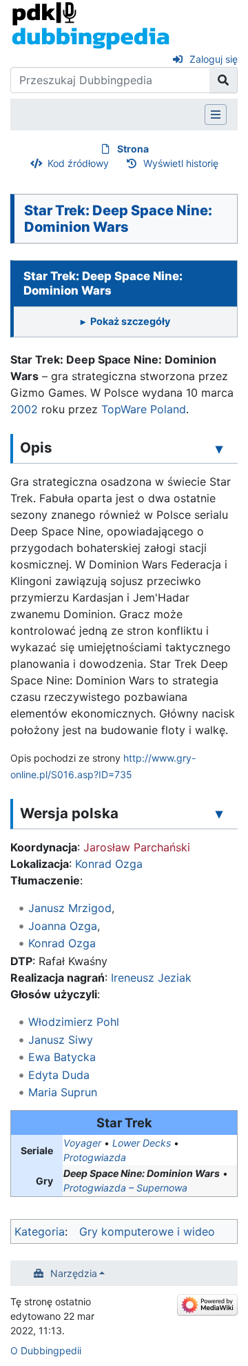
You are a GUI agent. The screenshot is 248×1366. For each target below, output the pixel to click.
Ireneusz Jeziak (151, 977)
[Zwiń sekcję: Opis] (219, 448)
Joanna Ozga (62, 926)
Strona (133, 149)
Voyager (82, 1143)
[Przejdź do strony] (223, 80)
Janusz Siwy (60, 1040)
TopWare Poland (143, 409)
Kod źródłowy (78, 163)
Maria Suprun (62, 1092)
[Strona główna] (90, 25)
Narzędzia (73, 1273)
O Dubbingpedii (45, 1350)
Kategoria (39, 1231)
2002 (24, 409)
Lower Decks (141, 1143)
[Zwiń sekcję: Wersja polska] (219, 814)
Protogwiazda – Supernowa (125, 1188)
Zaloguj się (213, 59)
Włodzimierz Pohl (73, 1022)
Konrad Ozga (109, 864)
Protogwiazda (94, 1157)
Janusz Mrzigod (70, 908)
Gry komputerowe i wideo (147, 1231)
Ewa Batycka (62, 1057)
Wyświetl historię (180, 163)
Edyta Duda (59, 1075)
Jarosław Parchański (136, 847)
